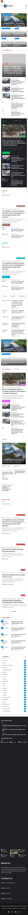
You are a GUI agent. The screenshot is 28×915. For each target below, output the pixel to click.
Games (4, 688)
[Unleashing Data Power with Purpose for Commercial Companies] (6, 89)
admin (6, 75)
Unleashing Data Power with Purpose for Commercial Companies (17, 90)
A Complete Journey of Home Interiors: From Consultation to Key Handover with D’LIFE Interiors (14, 25)
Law (4, 685)
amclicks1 (8, 893)
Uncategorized (6, 711)
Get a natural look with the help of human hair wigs (18, 647)
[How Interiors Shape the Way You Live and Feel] (7, 32)
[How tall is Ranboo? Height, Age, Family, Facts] (6, 636)
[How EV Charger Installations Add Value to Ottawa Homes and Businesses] (6, 80)
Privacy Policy (23, 908)
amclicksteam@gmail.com (9, 882)
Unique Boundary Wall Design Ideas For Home (17, 622)
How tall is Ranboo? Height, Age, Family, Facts (18, 635)
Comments (22, 296)
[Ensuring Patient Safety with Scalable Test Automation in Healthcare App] (6, 96)
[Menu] (2, 6)
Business (17, 38)
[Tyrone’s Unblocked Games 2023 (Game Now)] (6, 642)
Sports (4, 692)
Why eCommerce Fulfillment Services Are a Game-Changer (17, 114)
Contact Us (9, 908)
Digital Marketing (7, 669)
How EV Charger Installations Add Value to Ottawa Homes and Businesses (18, 82)
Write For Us (16, 908)
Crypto (4, 701)
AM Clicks (8, 888)
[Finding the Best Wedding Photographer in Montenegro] (7, 42)
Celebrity (5, 674)
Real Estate (5, 699)
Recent (5, 296)
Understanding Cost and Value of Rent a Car (20, 35)
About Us (4, 908)
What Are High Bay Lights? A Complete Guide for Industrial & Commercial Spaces (14, 143)
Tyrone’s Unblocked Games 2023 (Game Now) (18, 641)
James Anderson (6, 572)
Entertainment (6, 704)
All (18, 50)
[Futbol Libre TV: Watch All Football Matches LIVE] (6, 630)
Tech (20, 120)
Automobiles (6, 706)
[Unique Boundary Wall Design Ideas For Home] (6, 623)
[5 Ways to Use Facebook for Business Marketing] (14, 856)
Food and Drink (6, 708)
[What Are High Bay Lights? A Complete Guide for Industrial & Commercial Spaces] (20, 42)
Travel (4, 679)
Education (5, 681)
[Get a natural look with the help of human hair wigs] (6, 649)
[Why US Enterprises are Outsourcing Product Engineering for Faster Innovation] (2, 102)
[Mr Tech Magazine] (8, 6)
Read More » (6, 152)
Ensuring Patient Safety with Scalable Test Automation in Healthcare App (18, 98)
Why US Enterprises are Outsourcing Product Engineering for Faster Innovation (17, 106)
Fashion (5, 690)
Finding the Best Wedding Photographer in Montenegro (6, 46)
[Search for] (26, 6)
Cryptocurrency (6, 697)
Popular (13, 296)
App (4, 676)
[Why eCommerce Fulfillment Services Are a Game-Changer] (2, 110)
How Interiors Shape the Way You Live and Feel (7, 35)
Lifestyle (17, 28)
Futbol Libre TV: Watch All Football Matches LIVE (18, 628)
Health (4, 672)
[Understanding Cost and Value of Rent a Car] (20, 32)
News (4, 683)
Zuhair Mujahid (8, 898)
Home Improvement (6, 14)
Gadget (4, 695)
